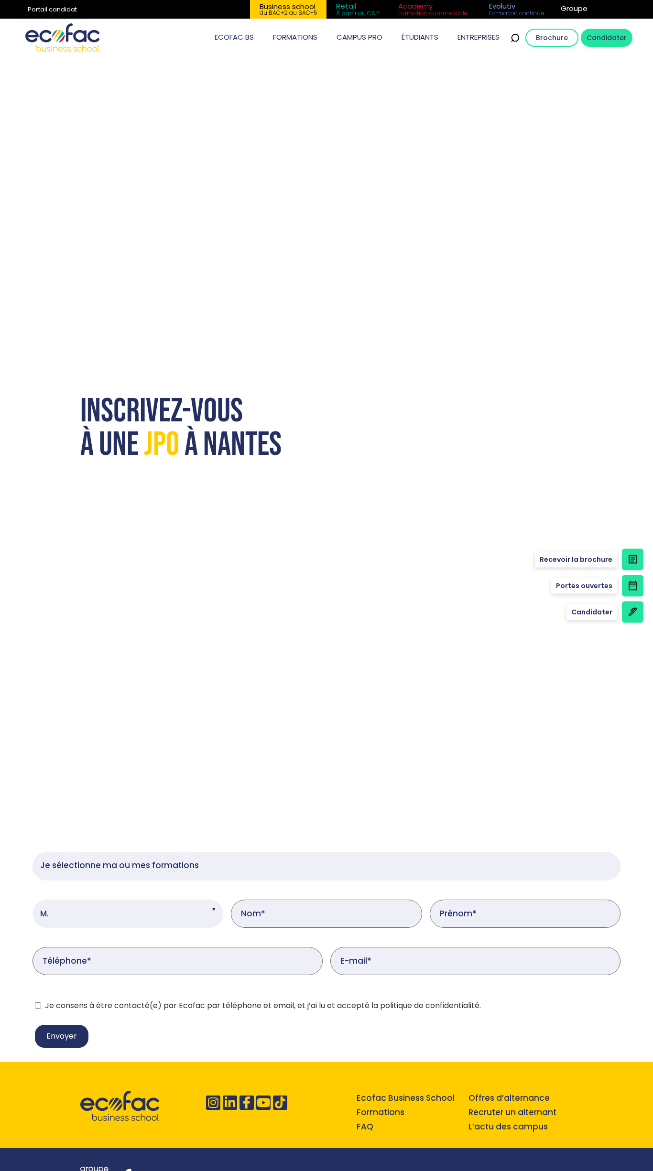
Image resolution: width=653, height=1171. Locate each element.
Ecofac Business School (406, 1098)
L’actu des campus (508, 1126)
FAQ (365, 1126)
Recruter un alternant (512, 1112)
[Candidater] (632, 612)
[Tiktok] (280, 1103)
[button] (234, 37)
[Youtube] (263, 1103)
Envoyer (61, 1036)
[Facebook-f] (246, 1103)
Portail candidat (52, 9)
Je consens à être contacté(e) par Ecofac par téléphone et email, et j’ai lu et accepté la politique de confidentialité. (263, 1006)
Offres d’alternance (509, 1098)
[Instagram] (213, 1103)
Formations (380, 1112)
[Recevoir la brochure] (632, 559)
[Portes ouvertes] (632, 585)
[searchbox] (326, 866)
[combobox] (326, 866)
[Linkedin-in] (230, 1103)
